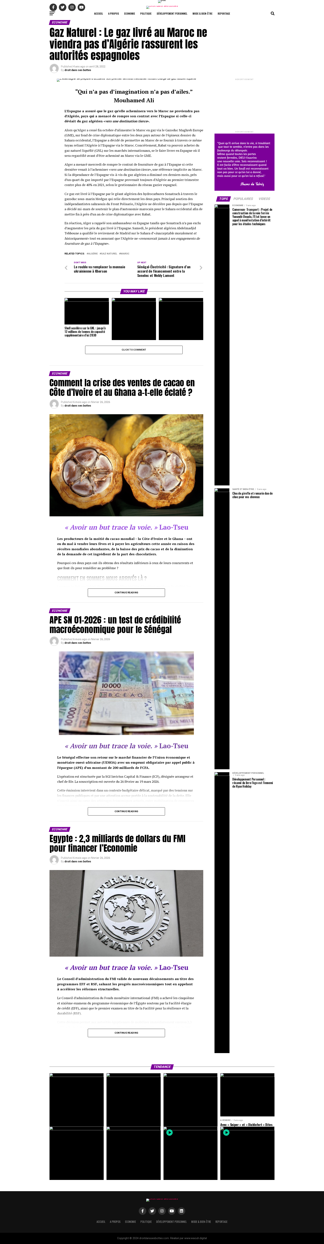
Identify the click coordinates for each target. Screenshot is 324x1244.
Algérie (93, 254)
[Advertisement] (244, 104)
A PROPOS (113, 13)
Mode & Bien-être (202, 13)
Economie (129, 13)
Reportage (224, 13)
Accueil (98, 13)
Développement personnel (172, 13)
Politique (146, 13)
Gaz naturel (109, 254)
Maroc (125, 254)
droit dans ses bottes (77, 70)
